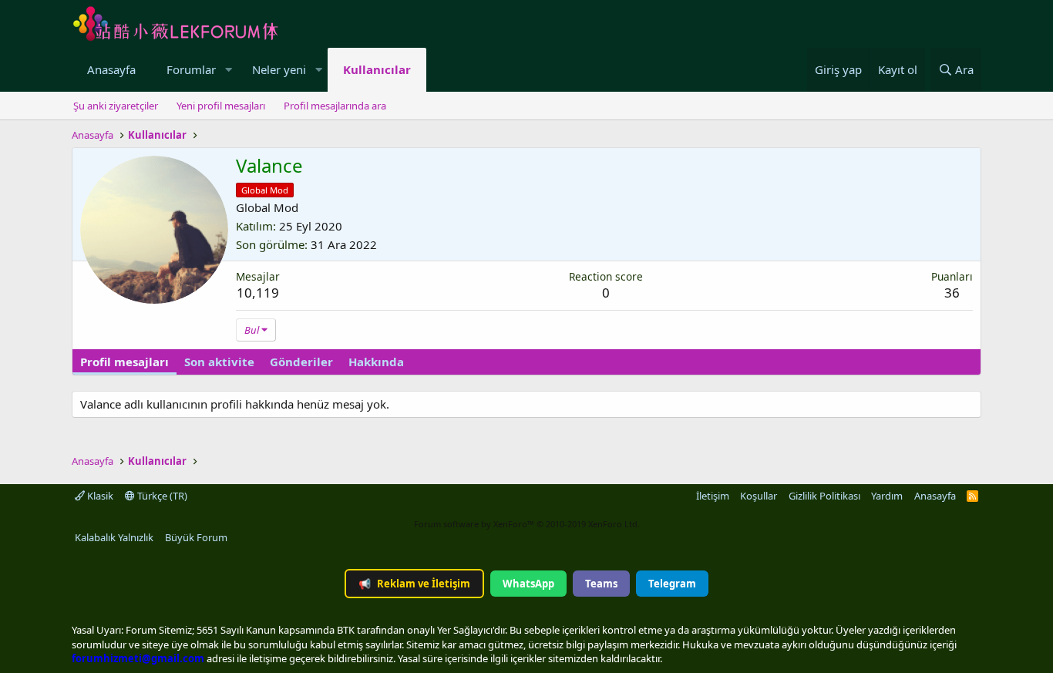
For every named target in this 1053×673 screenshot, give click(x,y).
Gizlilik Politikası (824, 496)
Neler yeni (279, 69)
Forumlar (191, 69)
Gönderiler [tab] (301, 361)
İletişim (712, 496)
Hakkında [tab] (376, 361)
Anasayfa (111, 69)
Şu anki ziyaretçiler (115, 106)
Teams (601, 584)
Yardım (887, 496)
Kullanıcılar (377, 69)
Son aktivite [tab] (219, 361)
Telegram (672, 584)
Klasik (99, 496)
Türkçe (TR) (161, 496)
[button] (228, 70)
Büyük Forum (196, 537)
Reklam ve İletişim (414, 584)
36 (952, 292)
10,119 (258, 292)
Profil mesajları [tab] (124, 361)
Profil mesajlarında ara (335, 106)
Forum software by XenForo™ (527, 524)
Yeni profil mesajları (221, 106)
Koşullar (758, 496)
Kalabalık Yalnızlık (114, 537)
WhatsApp (528, 584)
